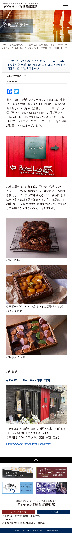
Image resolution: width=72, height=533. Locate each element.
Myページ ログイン (19, 512)
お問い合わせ (53, 512)
